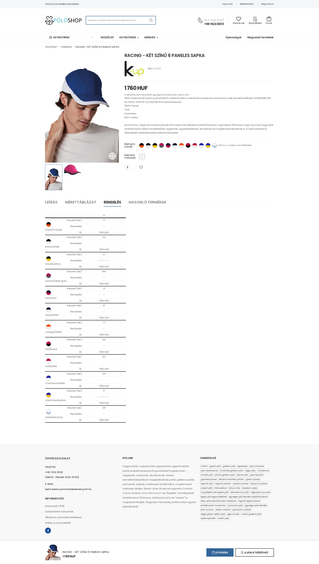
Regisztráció (267, 3)
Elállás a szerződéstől (58, 523)
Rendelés (112, 202)
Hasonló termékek (148, 202)
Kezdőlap (107, 37)
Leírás (51, 202)
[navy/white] (174, 145)
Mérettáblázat (80, 202)
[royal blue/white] (201, 145)
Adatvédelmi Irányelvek (59, 511)
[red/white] (194, 145)
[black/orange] (141, 145)
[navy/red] (168, 145)
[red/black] (188, 145)
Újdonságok (233, 37)
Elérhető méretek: (130, 156)
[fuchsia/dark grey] (161, 145)
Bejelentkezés (246, 3)
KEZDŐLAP (51, 47)
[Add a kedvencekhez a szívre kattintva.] (141, 167)
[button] (71, 37)
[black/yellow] (154, 145)
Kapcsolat (227, 3)
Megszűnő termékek (260, 37)
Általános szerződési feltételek (63, 517)
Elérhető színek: (129, 145)
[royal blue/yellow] (208, 145)
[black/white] (148, 145)
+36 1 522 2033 (214, 24)
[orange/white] (181, 145)
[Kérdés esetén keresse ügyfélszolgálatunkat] (200, 20)
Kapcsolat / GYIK (55, 506)
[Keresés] (151, 20)
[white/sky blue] (214, 145)
